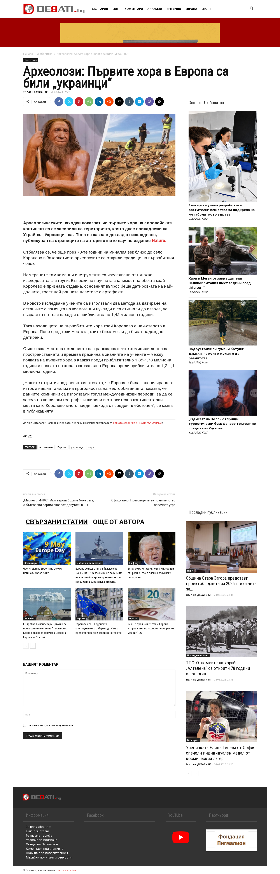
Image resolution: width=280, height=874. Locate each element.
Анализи (154, 9)
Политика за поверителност (47, 853)
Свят (116, 9)
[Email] (119, 101)
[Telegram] (139, 101)
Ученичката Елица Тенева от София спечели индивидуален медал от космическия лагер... (220, 753)
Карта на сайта (66, 870)
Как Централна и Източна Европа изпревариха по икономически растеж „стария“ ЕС (151, 628)
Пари (190, 570)
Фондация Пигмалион (42, 844)
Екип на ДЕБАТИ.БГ (198, 594)
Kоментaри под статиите (44, 848)
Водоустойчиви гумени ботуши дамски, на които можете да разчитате (216, 353)
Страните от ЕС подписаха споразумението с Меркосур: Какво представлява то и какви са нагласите (98, 628)
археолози (46, 447)
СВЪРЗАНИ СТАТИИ (57, 522)
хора (91, 447)
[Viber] (149, 101)
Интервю (173, 9)
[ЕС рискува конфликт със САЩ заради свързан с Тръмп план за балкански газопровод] (151, 548)
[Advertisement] (99, 208)
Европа (191, 9)
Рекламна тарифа (39, 835)
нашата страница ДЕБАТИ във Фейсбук (137, 423)
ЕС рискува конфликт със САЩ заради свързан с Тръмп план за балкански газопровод (151, 573)
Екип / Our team (37, 831)
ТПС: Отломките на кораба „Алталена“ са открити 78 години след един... (218, 668)
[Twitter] (69, 101)
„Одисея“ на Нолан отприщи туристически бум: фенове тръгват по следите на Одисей (222, 423)
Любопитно (44, 54)
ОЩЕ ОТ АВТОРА (118, 522)
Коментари (133, 9)
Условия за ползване (41, 840)
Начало (28, 54)
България (100, 9)
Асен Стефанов (37, 91)
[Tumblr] (129, 101)
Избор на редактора (89, 563)
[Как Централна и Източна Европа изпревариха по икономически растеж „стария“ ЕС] (151, 604)
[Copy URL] (159, 101)
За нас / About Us (38, 827)
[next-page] (33, 646)
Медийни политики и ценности (49, 857)
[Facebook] (58, 101)
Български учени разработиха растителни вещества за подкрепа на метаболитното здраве (222, 209)
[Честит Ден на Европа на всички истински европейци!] (47, 548)
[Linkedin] (99, 101)
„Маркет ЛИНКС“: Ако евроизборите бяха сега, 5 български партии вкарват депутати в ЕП (58, 502)
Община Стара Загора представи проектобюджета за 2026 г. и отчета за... (221, 583)
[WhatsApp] (89, 101)
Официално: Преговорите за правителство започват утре (143, 502)
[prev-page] (26, 646)
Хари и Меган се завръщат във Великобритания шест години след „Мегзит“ (220, 283)
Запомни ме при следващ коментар (51, 725)
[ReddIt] (109, 101)
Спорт (206, 9)
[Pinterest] (79, 101)
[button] (251, 9)
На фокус (134, 563)
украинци (77, 447)
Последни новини (197, 655)
